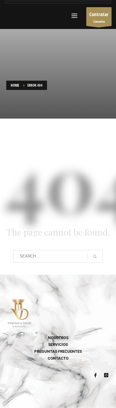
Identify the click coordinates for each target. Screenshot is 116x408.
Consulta (99, 17)
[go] (95, 256)
